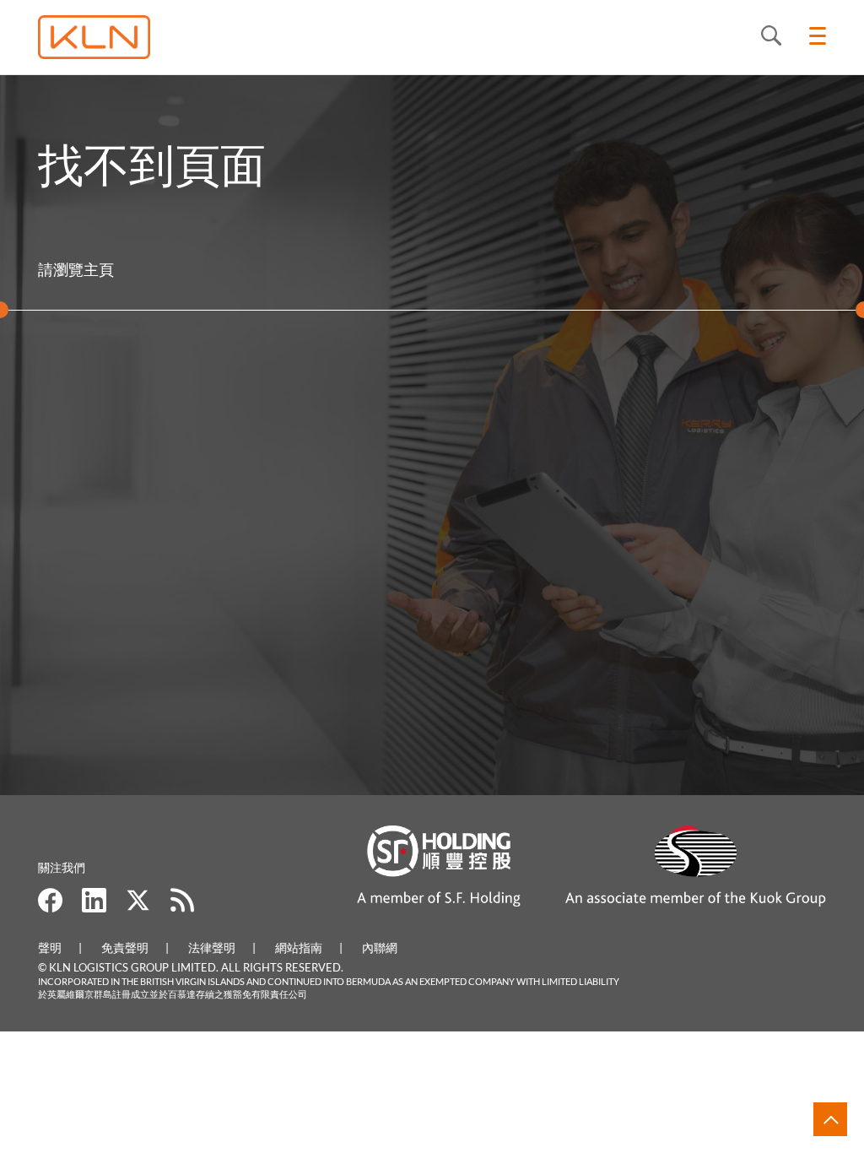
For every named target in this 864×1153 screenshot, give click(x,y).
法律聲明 (211, 947)
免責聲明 (124, 947)
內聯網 (379, 947)
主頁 (99, 269)
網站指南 (298, 947)
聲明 (50, 947)
